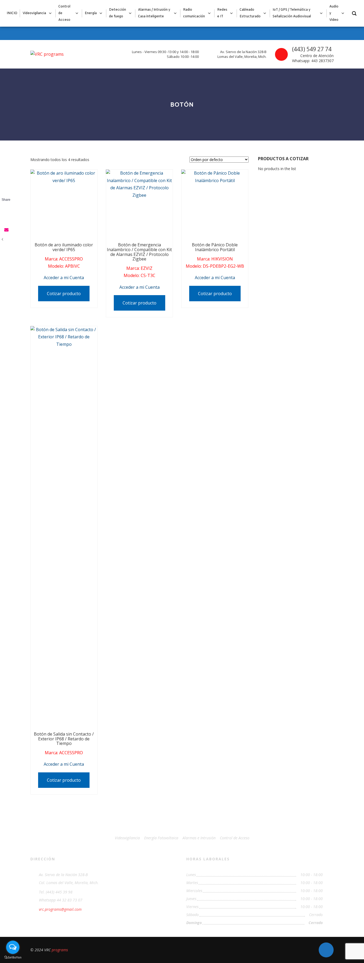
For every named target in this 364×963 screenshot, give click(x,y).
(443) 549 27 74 (311, 49)
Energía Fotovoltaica (161, 837)
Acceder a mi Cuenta (64, 277)
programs (60, 949)
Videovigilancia (127, 837)
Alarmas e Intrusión (199, 837)
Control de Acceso (234, 837)
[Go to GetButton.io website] (12, 957)
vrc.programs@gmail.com (60, 909)
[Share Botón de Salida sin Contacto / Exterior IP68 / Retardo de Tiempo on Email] (6, 229)
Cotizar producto (64, 293)
